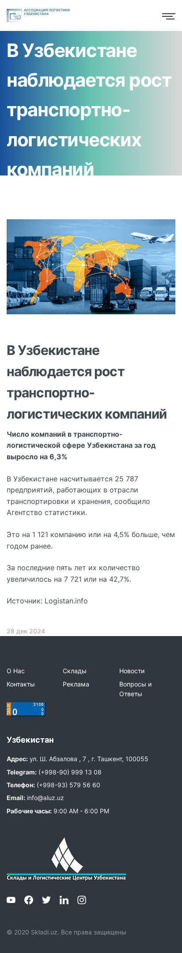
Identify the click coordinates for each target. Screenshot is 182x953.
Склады (75, 671)
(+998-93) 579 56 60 (68, 785)
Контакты (21, 684)
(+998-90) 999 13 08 (70, 772)
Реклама (76, 684)
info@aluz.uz (45, 797)
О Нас (16, 671)
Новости (131, 671)
